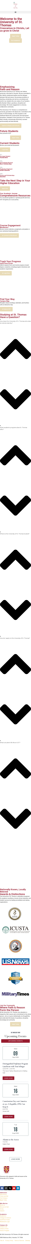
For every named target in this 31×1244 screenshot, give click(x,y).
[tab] (15, 1041)
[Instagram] (6, 1188)
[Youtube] (14, 1188)
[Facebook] (2, 1188)
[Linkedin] (18, 1188)
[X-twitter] (10, 1188)
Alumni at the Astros (11, 1139)
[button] (15, 12)
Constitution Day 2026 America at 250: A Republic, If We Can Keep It (15, 1104)
